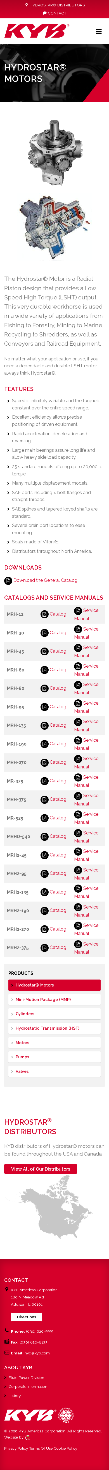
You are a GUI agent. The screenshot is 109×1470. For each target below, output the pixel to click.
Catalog (58, 614)
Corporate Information (28, 1386)
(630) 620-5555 (39, 1331)
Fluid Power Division (26, 1377)
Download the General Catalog (45, 580)
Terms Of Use (41, 1448)
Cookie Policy (65, 1448)
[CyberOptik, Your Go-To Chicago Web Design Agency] (27, 1437)
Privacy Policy (16, 1448)
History (15, 1395)
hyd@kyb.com (37, 1353)
